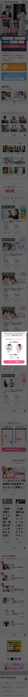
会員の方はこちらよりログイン (15, 339)
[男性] (9, 347)
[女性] (19, 347)
